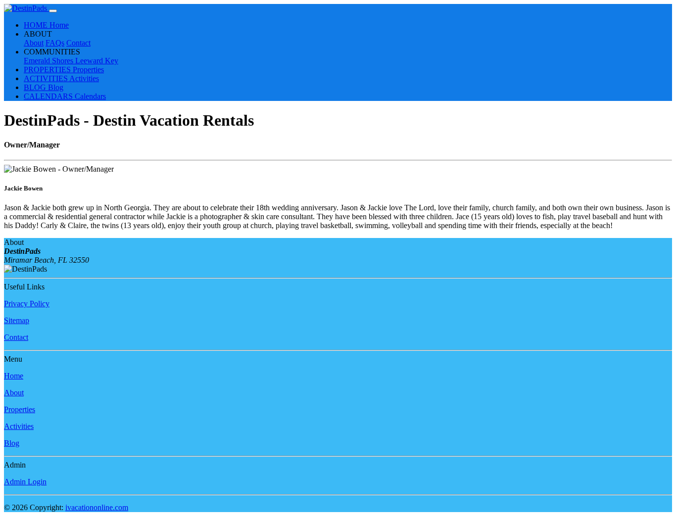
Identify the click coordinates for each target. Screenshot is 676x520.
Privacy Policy (26, 303)
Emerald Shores (49, 60)
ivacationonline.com (96, 507)
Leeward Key (96, 60)
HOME (46, 25)
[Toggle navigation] (53, 10)
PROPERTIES (64, 69)
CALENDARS (65, 96)
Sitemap (16, 320)
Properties (19, 409)
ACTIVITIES (61, 78)
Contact (78, 43)
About (34, 43)
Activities (19, 426)
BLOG (43, 87)
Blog (11, 443)
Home (13, 376)
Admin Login (25, 481)
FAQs (55, 43)
